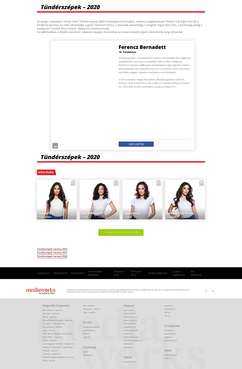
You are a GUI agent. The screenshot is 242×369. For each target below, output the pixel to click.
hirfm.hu (168, 358)
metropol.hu (169, 309)
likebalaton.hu (130, 323)
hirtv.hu (86, 334)
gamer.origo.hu (130, 320)
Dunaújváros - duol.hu (52, 327)
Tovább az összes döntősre (121, 232)
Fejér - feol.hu (49, 330)
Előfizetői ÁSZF (136, 273)
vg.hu (85, 352)
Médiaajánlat (60, 273)
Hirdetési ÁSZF (119, 273)
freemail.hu (169, 330)
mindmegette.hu (131, 330)
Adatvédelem (78, 273)
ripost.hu (168, 306)
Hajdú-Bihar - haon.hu (52, 337)
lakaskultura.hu (130, 317)
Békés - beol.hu (49, 317)
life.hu (167, 312)
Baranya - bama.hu (51, 313)
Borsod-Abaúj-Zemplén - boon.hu (57, 320)
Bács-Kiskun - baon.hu (53, 310)
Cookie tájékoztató (179, 273)
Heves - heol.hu (50, 340)
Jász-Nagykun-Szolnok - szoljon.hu (58, 344)
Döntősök (46, 172)
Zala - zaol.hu (89, 312)
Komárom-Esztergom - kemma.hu (58, 347)
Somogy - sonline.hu (52, 354)
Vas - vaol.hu (89, 306)
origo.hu (86, 337)
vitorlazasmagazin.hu (133, 340)
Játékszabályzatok (157, 273)
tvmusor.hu (129, 347)
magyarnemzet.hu (91, 327)
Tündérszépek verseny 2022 (52, 249)
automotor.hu (130, 313)
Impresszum (43, 273)
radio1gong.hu (170, 355)
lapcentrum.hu (170, 340)
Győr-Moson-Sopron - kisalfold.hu (58, 334)
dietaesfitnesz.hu (131, 337)
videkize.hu (129, 344)
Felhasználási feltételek (95, 273)
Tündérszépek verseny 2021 (52, 252)
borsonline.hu (130, 362)
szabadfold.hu (89, 330)
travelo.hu (128, 334)
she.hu (167, 316)
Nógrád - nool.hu (50, 350)
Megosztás (136, 144)
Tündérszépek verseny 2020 (52, 256)
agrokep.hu (88, 355)
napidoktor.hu (130, 327)
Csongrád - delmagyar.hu (54, 323)
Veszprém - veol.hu (91, 309)
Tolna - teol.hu (49, 360)
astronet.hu (129, 310)
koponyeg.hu (170, 334)
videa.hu (168, 337)
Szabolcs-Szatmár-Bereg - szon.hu (58, 357)
